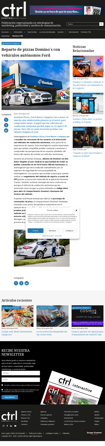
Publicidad (66, 433)
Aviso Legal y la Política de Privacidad (28, 385)
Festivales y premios (47, 424)
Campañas (44, 418)
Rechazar (52, 231)
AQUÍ (60, 218)
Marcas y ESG (68, 424)
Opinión (96, 415)
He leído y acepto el (21, 385)
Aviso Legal (58, 236)
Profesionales (98, 418)
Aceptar (35, 231)
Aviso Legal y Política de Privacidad (13, 433)
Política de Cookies (48, 236)
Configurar (69, 231)
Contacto (24, 424)
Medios (96, 412)
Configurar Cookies (52, 433)
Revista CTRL (25, 418)
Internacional (68, 418)
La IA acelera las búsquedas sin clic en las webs (52, 333)
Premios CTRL (26, 415)
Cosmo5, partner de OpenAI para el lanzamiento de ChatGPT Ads (87, 333)
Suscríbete (24, 421)
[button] (76, 210)
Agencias (43, 412)
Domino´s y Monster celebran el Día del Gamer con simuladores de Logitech (88, 85)
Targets (96, 421)
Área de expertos (46, 415)
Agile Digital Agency (35, 436)
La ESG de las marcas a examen (74, 421)
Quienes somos (26, 412)
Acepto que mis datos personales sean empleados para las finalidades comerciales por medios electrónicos (20, 390)
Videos (96, 424)
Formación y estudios (71, 412)
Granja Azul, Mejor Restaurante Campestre (17, 333)
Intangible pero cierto (71, 415)
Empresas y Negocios (48, 421)
